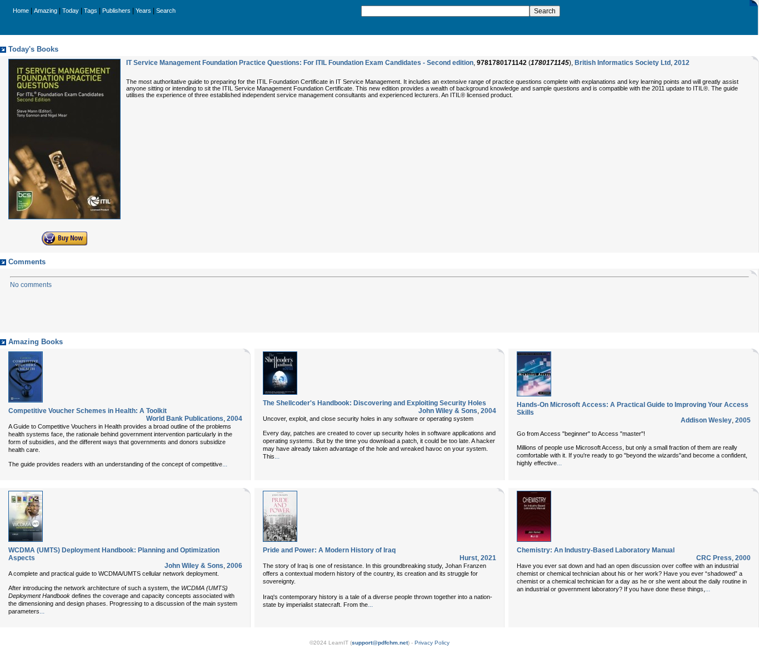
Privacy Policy (432, 643)
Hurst (468, 558)
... (224, 464)
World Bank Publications (184, 418)
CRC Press (714, 558)
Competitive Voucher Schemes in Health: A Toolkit (87, 411)
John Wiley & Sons (447, 411)
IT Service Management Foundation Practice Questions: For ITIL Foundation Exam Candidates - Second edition (299, 63)
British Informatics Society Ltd (623, 63)
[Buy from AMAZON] (64, 243)
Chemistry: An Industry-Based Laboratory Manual (596, 550)
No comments (31, 285)
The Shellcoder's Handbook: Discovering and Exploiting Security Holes (374, 403)
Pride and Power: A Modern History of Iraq (329, 550)
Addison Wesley (706, 420)
